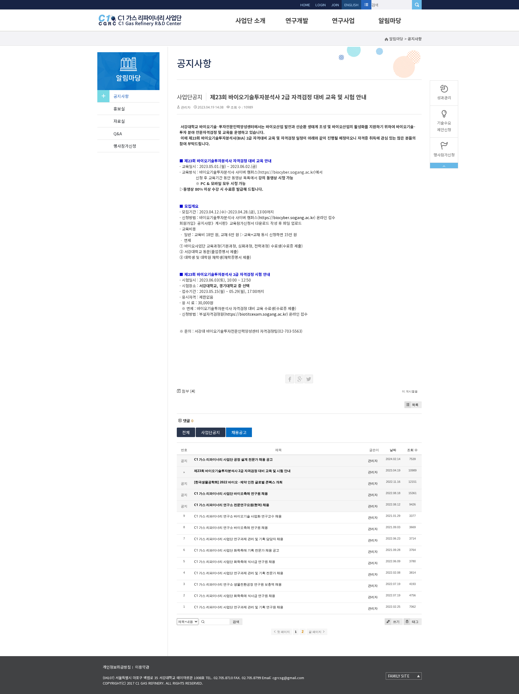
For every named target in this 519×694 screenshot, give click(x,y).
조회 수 (412, 450)
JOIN (335, 4)
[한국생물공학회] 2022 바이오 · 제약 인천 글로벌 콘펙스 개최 (238, 482)
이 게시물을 (410, 391)
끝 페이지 (315, 631)
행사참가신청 (125, 146)
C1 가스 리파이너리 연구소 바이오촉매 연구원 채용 (231, 527)
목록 (415, 404)
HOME (305, 4)
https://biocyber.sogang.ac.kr (286, 217)
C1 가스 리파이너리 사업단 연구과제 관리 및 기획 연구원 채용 (238, 607)
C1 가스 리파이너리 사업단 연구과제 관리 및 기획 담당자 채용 (238, 539)
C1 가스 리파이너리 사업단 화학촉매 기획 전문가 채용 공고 (236, 550)
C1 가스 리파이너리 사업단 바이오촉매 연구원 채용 (231, 493)
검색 (236, 621)
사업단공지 (189, 97)
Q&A (118, 133)
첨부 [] (188, 391)
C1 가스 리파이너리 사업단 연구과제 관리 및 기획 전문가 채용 (238, 573)
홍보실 (119, 108)
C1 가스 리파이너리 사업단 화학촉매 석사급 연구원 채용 (234, 561)
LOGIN (320, 4)
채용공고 (239, 432)
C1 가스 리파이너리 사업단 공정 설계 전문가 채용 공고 (233, 459)
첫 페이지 (283, 631)
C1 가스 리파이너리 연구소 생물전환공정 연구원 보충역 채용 (238, 584)
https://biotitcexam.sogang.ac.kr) (256, 314)
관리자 (186, 107)
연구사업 (343, 20)
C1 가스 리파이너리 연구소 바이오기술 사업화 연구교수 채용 (238, 516)
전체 (186, 432)
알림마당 (389, 20)
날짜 (393, 450)
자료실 (119, 121)
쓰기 (396, 621)
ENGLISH (351, 4)
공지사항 (121, 96)
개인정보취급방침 (117, 667)
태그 (414, 621)
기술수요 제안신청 (444, 126)
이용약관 (142, 667)
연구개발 (296, 20)
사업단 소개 (250, 20)
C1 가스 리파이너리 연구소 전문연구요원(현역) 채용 (231, 505)
